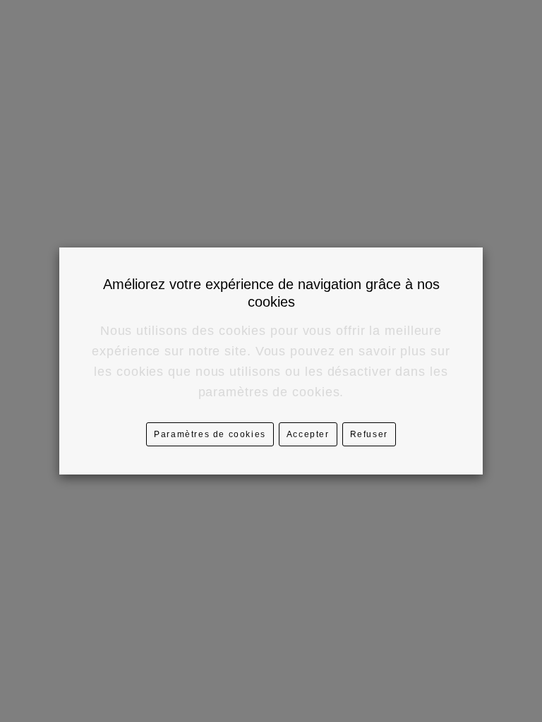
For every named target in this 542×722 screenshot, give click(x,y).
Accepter (308, 434)
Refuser (369, 434)
